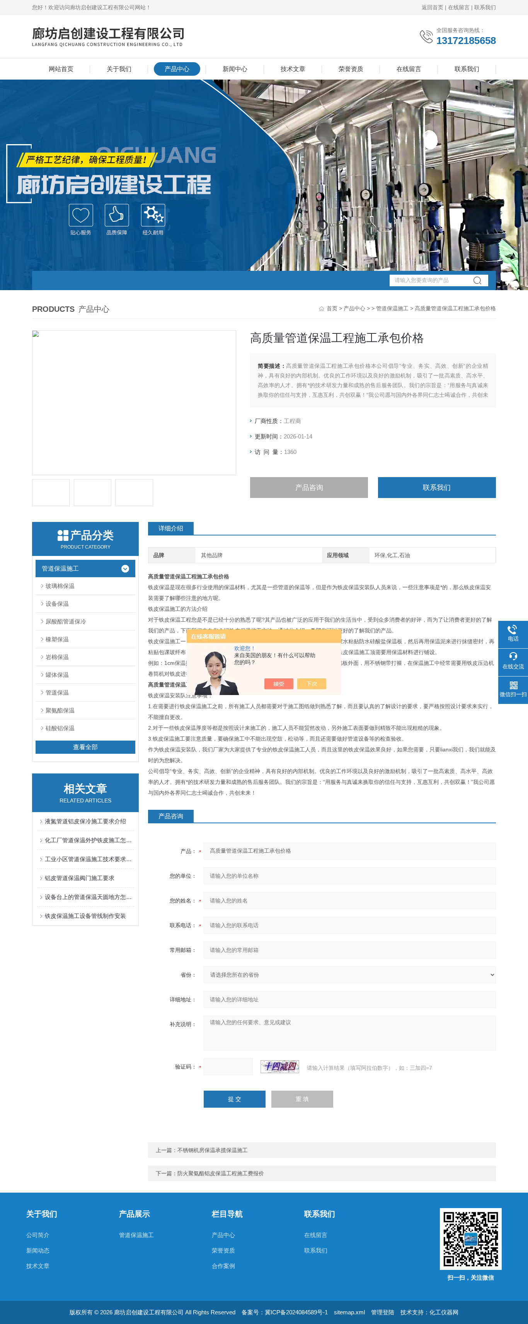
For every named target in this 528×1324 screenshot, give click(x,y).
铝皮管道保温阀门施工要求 (79, 878)
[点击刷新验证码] (280, 1066)
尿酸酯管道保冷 (66, 621)
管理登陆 (382, 1312)
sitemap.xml (349, 1312)
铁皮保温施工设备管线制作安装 (85, 916)
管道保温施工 (392, 308)
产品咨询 (309, 487)
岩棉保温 (57, 657)
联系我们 (485, 7)
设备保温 (57, 603)
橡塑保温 (57, 639)
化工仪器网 (443, 1312)
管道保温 (57, 692)
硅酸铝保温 (60, 728)
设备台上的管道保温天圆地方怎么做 (89, 897)
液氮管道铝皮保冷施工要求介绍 (85, 821)
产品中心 (177, 69)
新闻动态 (37, 1250)
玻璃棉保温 (60, 586)
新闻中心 (235, 69)
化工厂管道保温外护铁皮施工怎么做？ (89, 840)
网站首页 (61, 69)
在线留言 (459, 7)
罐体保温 (57, 674)
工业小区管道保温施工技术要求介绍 (89, 859)
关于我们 (119, 69)
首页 (332, 308)
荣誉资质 (351, 69)
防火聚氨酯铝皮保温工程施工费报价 (220, 1173)
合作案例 (223, 1266)
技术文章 (293, 69)
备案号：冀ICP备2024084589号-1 (285, 1312)
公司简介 (37, 1235)
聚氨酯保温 (60, 710)
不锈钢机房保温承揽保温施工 (212, 1150)
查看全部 (85, 747)
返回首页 (432, 7)
